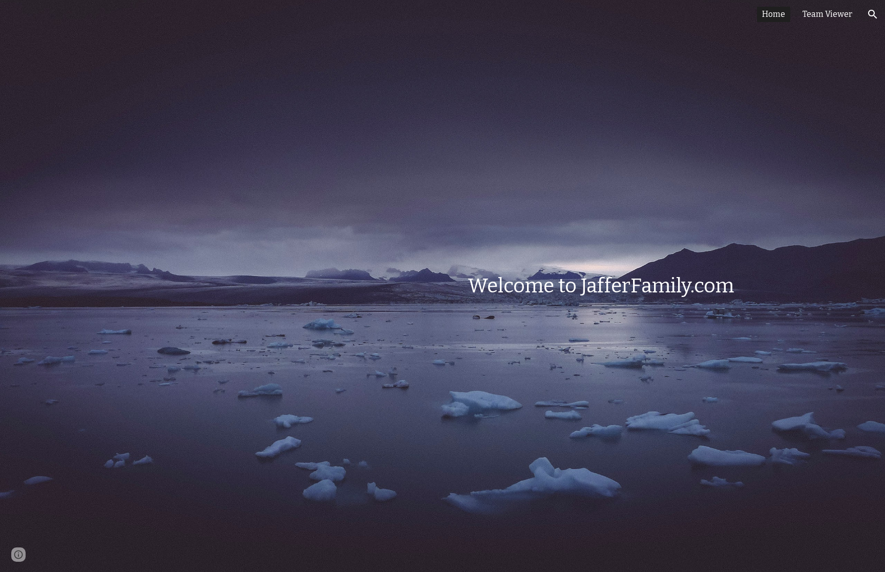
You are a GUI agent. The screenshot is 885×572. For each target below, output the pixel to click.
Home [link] (773, 14)
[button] (872, 14)
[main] (493, 286)
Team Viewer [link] (827, 14)
